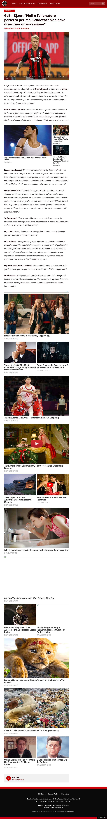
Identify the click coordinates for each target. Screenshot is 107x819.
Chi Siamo (41, 794)
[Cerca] (103, 3)
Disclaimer (65, 794)
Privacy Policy (53, 794)
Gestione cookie (102, 817)
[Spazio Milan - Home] (4, 3)
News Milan (9, 11)
